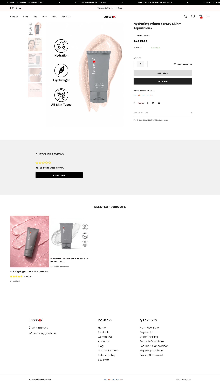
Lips (35, 16)
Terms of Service (108, 350)
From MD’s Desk (149, 327)
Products (103, 332)
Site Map (103, 359)
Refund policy (106, 355)
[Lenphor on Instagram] (13, 8)
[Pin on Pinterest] (159, 103)
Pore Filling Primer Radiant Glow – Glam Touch (69, 260)
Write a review (59, 175)
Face (25, 16)
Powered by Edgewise (40, 379)
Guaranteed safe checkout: (144, 91)
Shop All (14, 16)
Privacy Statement (151, 355)
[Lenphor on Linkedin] (20, 8)
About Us (66, 16)
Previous (25, 59)
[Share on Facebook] (148, 103)
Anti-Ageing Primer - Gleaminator (29, 271)
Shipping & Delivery (151, 350)
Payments (146, 332)
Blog (101, 346)
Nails (54, 16)
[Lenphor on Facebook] (10, 8)
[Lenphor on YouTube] (16, 8)
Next (44, 59)
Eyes (44, 16)
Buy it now (163, 81)
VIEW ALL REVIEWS (143, 36)
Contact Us (105, 337)
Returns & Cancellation (154, 346)
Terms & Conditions (152, 341)
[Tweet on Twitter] (153, 103)
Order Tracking (149, 337)
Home (102, 327)
